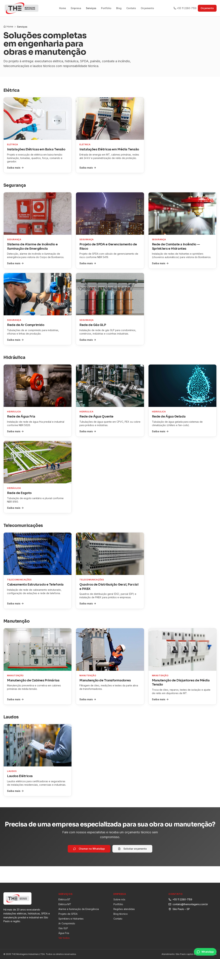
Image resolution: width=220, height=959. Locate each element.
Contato (131, 8)
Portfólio (106, 8)
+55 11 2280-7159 (186, 8)
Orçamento (147, 8)
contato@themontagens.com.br (190, 904)
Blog (119, 8)
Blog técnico (120, 913)
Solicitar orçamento (135, 848)
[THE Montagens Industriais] (21, 8)
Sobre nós (119, 899)
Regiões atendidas (124, 909)
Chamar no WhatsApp (92, 848)
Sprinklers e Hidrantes (71, 918)
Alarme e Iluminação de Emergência (78, 909)
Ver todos (64, 937)
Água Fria (63, 933)
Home (62, 8)
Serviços (91, 8)
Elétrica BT (64, 899)
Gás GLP (63, 928)
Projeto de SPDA (68, 913)
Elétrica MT (64, 904)
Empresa (76, 8)
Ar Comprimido (66, 923)
